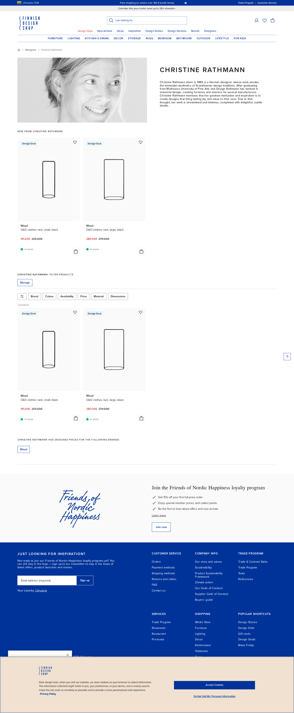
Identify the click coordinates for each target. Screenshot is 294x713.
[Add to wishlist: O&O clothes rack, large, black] (140, 142)
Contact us (159, 590)
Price (83, 296)
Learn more (159, 515)
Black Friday (246, 645)
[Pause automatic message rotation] (185, 3)
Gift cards (244, 634)
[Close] (67, 655)
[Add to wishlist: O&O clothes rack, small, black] (75, 142)
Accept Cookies (214, 685)
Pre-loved (158, 639)
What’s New (202, 622)
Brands (195, 31)
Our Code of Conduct (209, 588)
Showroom (158, 628)
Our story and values (208, 561)
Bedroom (165, 38)
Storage (134, 38)
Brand (34, 296)
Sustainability (203, 567)
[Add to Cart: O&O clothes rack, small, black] (76, 251)
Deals (120, 31)
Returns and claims (164, 579)
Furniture (55, 38)
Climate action (204, 582)
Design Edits (246, 628)
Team (241, 573)
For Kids (240, 38)
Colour (49, 296)
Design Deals (246, 639)
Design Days (85, 31)
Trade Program (247, 567)
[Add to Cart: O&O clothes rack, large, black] (141, 251)
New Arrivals (104, 31)
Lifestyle (222, 38)
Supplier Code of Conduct (211, 594)
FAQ (154, 584)
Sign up (85, 580)
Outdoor (203, 38)
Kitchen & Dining (97, 38)
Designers (210, 31)
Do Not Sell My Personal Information (215, 696)
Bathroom (184, 38)
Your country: (26, 590)
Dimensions (118, 296)
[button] (257, 20)
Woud (23, 449)
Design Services (177, 31)
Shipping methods (163, 573)
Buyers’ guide (204, 599)
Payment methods (163, 567)
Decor (118, 38)
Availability (67, 296)
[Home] (18, 49)
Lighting (74, 38)
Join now (161, 527)
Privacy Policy (48, 694)
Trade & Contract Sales (253, 561)
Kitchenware (203, 645)
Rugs (149, 38)
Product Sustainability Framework (209, 575)
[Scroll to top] (287, 356)
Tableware (201, 651)
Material (99, 296)
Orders (156, 561)
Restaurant (159, 634)
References (245, 579)
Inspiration (134, 31)
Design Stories (154, 31)
